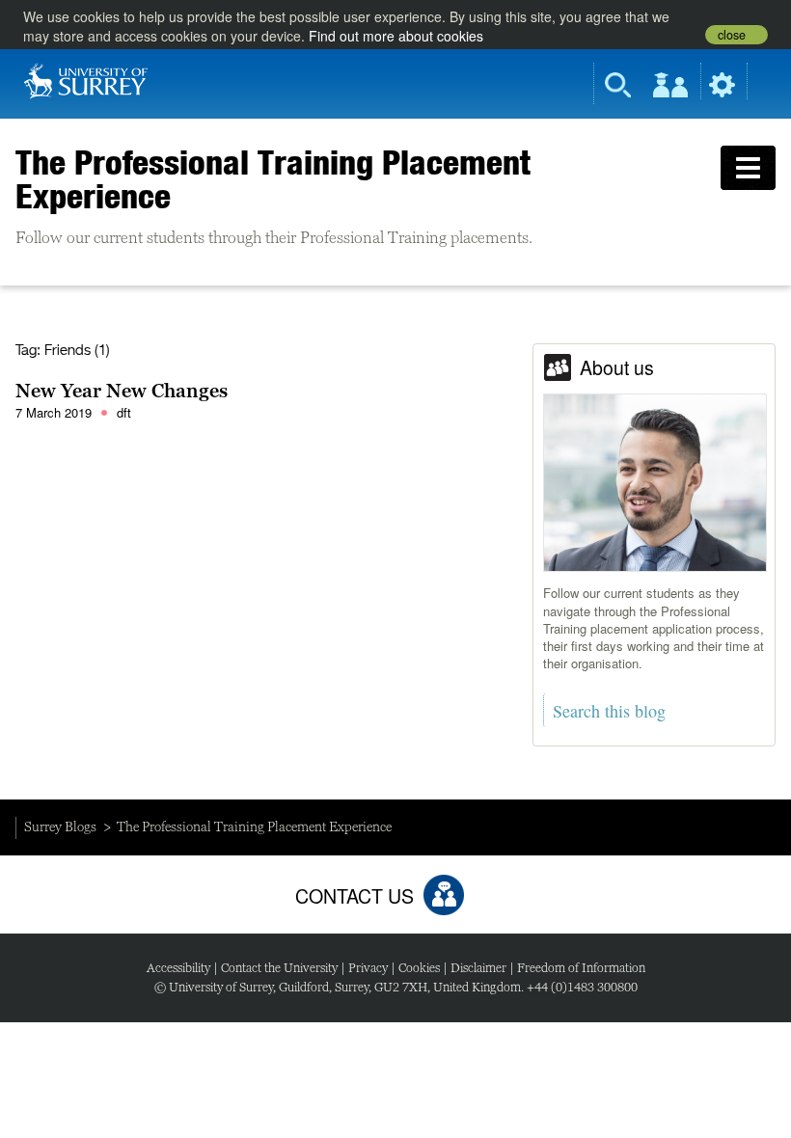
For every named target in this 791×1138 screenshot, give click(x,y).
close (732, 34)
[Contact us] (443, 895)
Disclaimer (478, 968)
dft (124, 412)
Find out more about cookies (396, 35)
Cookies (419, 968)
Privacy (368, 968)
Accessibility (178, 968)
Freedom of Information (581, 968)
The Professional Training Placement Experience (273, 179)
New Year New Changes (121, 390)
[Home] (86, 79)
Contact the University (279, 968)
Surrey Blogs (60, 826)
